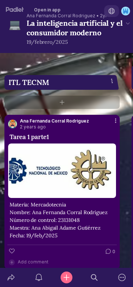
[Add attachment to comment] (11, 262)
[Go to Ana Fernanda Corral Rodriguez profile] (12, 124)
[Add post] (66, 277)
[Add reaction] (11, 251)
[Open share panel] (10, 277)
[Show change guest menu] (125, 11)
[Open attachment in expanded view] (62, 171)
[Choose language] (111, 11)
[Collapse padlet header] (128, 23)
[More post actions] (111, 123)
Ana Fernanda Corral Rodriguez (61, 15)
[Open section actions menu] (112, 80)
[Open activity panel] (38, 277)
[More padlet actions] (122, 277)
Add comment (33, 262)
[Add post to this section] (62, 102)
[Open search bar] (94, 277)
